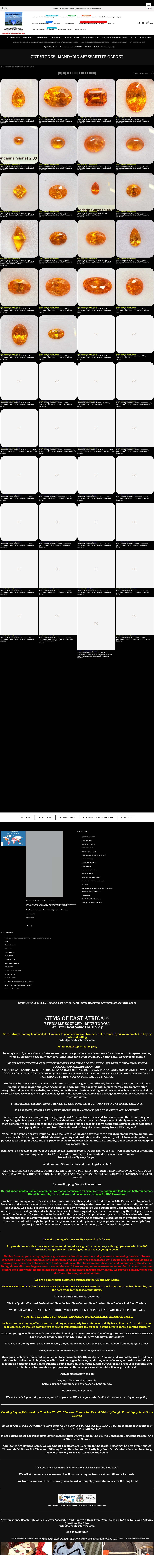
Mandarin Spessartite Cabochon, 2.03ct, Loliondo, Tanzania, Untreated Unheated (17, 167)
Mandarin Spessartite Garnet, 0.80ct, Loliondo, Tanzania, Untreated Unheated (132, 261)
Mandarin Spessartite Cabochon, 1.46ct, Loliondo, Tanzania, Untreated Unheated (17, 497)
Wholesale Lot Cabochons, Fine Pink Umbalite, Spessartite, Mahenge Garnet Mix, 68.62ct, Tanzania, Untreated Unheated (95, 654)
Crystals (133, 37)
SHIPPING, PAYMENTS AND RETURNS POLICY (19, 981)
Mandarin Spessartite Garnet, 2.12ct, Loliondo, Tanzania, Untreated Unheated (94, 356)
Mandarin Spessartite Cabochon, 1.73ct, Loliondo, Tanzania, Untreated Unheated (132, 591)
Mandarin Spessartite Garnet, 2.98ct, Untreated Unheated (131, 356)
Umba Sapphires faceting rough (104, 47)
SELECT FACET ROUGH (72, 37)
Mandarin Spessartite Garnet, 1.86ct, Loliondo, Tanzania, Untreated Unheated (132, 309)
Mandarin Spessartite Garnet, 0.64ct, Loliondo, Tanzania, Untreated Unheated (17, 120)
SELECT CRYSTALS (145, 37)
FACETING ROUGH (83, 16)
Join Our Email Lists (77, 4)
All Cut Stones (27, 37)
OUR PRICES (9, 967)
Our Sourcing (86, 895)
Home (2, 66)
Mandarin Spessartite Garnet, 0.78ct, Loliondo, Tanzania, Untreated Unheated (55, 120)
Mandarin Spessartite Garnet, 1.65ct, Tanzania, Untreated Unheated (92, 214)
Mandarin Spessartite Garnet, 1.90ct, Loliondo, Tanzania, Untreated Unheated (17, 356)
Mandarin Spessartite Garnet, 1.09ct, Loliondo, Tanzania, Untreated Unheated (17, 214)
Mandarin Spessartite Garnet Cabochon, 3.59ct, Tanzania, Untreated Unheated (132, 450)
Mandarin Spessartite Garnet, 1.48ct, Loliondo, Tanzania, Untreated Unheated (17, 309)
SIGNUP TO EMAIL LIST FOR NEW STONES (92, 22)
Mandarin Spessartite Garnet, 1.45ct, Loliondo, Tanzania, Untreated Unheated (55, 261)
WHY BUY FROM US (80, 29)
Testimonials (119, 1538)
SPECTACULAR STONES (65, 29)
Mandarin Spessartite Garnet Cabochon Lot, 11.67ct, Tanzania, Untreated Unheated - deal (57, 450)
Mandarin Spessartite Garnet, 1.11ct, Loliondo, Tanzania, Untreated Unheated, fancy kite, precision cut (17, 261)
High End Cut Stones (50, 47)
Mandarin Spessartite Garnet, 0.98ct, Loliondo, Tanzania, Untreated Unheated (94, 120)
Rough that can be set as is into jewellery (115, 37)
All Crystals (127, 817)
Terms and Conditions (61, 1539)
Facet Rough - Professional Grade (97, 817)
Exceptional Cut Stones (119, 42)
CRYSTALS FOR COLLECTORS (42, 22)
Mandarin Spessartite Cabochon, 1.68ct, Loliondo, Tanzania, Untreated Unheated (17, 544)
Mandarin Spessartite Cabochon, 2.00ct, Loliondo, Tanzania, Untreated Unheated (55, 497)
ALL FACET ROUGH (87, 848)
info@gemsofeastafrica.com (58, 910)
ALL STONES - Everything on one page (45, 16)
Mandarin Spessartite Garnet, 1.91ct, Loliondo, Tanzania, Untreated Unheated (55, 214)
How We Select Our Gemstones (91, 899)
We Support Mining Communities (92, 902)
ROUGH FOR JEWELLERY (89, 862)
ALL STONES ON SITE (13, 37)
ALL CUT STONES (87, 840)
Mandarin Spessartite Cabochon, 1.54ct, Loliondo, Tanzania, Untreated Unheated (17, 638)
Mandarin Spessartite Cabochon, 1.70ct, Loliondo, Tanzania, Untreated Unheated (55, 167)
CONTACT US (9, 956)
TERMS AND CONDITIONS (13, 970)
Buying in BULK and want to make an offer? (18, 985)
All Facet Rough (56, 37)
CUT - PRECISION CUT (67, 16)
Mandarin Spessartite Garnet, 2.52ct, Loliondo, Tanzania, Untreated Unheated (94, 309)
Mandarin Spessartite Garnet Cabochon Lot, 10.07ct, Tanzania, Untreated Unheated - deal (18, 450)
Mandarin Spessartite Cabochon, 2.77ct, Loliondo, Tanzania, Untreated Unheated (94, 544)
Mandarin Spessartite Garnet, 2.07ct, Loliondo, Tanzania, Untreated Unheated (55, 309)
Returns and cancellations (13, 989)
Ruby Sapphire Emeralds (137, 42)
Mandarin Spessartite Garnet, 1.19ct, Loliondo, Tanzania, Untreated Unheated (17, 403)
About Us (73, 1539)
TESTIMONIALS (9, 952)
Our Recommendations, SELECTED (71, 47)
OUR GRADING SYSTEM (12, 963)
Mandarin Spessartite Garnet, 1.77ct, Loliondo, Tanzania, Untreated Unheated (94, 261)
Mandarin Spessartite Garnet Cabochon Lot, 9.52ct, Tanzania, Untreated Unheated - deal (134, 403)
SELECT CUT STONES (41, 37)
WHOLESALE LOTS (70, 23)
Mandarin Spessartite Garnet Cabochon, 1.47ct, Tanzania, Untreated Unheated (132, 544)
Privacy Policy (47, 1539)
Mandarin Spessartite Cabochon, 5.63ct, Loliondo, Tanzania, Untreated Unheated (94, 167)
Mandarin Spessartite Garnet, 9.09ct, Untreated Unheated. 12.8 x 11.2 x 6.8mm (55, 403)
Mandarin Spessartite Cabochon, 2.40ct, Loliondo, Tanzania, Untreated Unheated (55, 591)
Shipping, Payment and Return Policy (137, 1538)
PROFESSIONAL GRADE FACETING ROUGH (95, 855)
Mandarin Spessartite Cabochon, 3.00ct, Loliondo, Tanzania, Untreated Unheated (132, 497)
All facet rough (67, 817)
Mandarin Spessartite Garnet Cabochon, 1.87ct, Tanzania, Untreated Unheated (55, 544)
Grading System (112, 1539)
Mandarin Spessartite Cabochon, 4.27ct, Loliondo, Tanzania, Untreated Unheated (94, 591)
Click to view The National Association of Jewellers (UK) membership (77, 1505)
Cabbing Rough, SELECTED (90, 37)
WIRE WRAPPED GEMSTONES (91, 877)
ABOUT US (111, 23)
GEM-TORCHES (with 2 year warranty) (44, 29)
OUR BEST (57, 23)
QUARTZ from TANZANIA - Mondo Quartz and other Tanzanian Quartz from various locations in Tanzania (45, 42)
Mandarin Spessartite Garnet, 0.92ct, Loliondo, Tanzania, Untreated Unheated (55, 356)
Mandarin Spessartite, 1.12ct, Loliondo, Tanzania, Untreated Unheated (93, 403)
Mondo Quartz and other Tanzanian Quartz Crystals (107, 17)
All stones (26, 817)
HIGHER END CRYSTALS (89, 870)
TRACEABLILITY (10, 959)
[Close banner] (151, 3)
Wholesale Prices (10, 945)
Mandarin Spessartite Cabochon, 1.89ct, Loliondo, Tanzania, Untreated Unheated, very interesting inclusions (56, 639)
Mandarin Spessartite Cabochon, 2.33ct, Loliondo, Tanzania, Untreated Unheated (132, 167)
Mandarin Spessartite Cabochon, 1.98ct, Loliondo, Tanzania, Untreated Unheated (94, 497)
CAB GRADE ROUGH (88, 859)
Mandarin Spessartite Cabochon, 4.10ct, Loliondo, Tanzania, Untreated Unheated (17, 591)
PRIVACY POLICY (10, 978)
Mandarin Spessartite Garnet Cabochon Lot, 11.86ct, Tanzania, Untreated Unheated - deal (95, 450)
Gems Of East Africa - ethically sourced (10, 117)
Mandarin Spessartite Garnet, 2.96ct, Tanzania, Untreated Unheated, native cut (133, 638)
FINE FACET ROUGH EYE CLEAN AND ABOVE (95, 42)
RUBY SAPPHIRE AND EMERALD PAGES (94, 881)
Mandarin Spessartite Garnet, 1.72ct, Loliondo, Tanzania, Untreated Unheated (132, 214)
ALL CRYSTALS (86, 866)
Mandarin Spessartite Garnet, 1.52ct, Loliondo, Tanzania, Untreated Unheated (132, 120)
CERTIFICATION (10, 974)
